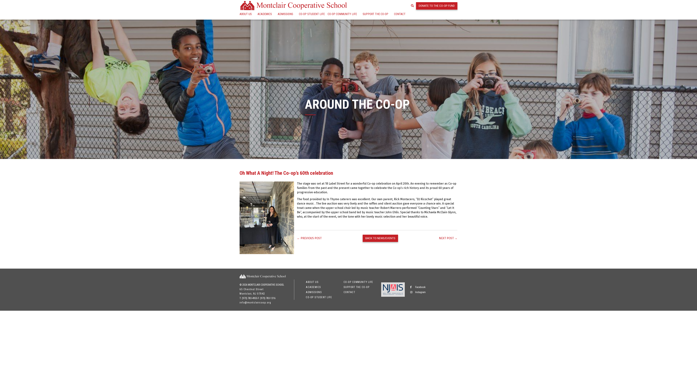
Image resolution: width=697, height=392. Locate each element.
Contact (399, 14)
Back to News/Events (380, 238)
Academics (265, 14)
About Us (246, 14)
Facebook (420, 287)
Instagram (420, 292)
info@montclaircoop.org (255, 302)
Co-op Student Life (312, 14)
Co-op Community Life (342, 14)
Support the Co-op (375, 14)
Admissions (285, 14)
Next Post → (448, 238)
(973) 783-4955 (249, 298)
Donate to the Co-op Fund (437, 5)
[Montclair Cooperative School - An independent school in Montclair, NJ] (294, 5)
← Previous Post (309, 238)
